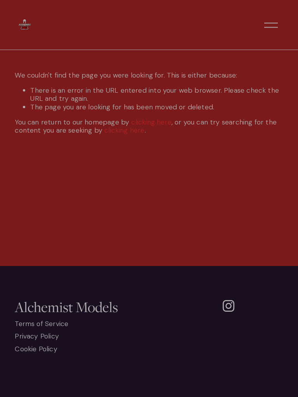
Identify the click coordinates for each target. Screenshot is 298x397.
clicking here (151, 122)
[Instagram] (228, 306)
